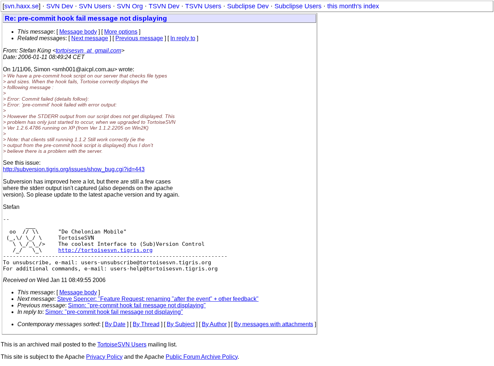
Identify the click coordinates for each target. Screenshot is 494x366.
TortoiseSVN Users (121, 344)
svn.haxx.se (21, 6)
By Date (115, 324)
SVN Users (95, 6)
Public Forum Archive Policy (202, 357)
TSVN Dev (164, 6)
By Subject (181, 324)
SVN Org (130, 6)
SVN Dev (59, 6)
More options (120, 32)
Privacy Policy (104, 357)
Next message (89, 38)
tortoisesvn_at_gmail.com (88, 50)
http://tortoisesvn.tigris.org (105, 250)
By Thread (146, 324)
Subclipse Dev (248, 6)
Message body (78, 32)
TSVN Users (203, 6)
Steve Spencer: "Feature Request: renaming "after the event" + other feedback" (158, 299)
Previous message (139, 38)
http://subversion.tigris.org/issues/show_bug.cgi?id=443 (74, 169)
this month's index (353, 6)
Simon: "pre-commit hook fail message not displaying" (137, 305)
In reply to (182, 38)
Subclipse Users (297, 6)
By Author (214, 324)
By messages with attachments (273, 324)
